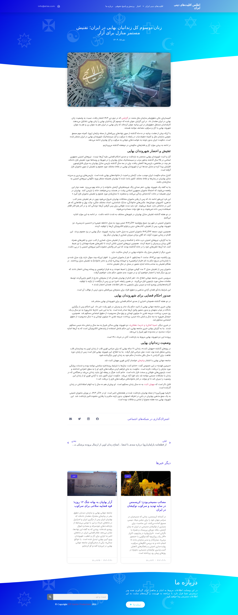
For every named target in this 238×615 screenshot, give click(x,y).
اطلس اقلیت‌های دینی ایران (187, 6)
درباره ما (109, 6)
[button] (97, 419)
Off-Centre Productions (79, 604)
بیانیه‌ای (141, 360)
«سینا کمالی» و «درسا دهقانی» (143, 325)
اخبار (138, 6)
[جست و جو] (50, 597)
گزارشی (125, 118)
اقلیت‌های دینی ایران (154, 6)
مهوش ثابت (149, 384)
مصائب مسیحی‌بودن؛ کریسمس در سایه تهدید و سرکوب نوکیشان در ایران (146, 505)
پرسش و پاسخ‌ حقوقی (124, 6)
